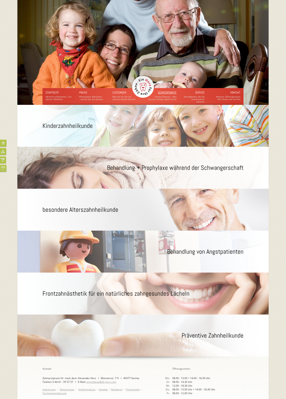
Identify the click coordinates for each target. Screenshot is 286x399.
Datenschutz (67, 389)
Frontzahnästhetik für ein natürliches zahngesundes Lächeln (116, 294)
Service (200, 92)
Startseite (52, 92)
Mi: (168, 385)
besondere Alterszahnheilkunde (80, 210)
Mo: (167, 378)
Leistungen (119, 92)
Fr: (168, 393)
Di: (168, 382)
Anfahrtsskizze (86, 389)
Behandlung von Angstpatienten (205, 252)
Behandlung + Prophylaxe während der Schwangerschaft (175, 168)
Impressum (49, 389)
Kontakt (235, 92)
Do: (168, 389)
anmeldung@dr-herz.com (101, 382)
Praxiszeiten (133, 389)
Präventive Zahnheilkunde (212, 335)
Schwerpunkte (167, 92)
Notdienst (116, 389)
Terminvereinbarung (55, 393)
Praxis (83, 92)
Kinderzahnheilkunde (68, 126)
